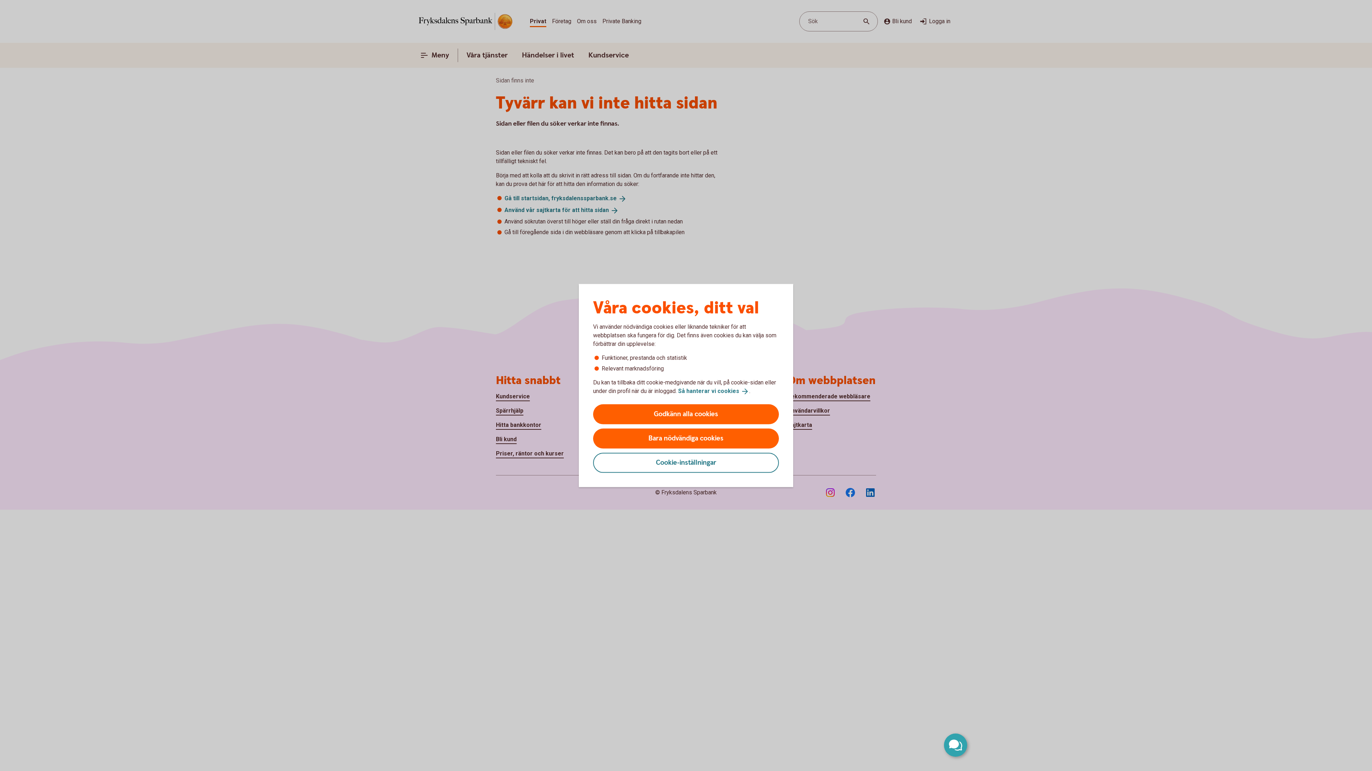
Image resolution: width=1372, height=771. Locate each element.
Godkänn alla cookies (686, 413)
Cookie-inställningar (686, 462)
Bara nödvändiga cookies (686, 438)
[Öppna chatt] (955, 745)
